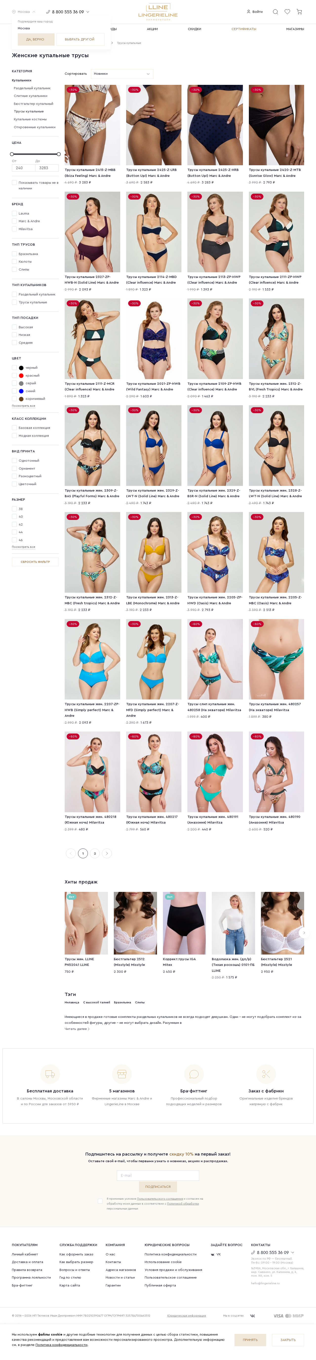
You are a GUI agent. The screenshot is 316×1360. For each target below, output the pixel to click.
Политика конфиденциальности (171, 1254)
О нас (110, 1254)
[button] (24, 12)
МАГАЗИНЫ (295, 29)
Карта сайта (69, 1285)
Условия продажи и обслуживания (173, 1270)
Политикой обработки (183, 1203)
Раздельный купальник (32, 88)
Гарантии (113, 1285)
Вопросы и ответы (74, 1270)
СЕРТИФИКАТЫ (244, 29)
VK (219, 1254)
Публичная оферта (160, 1285)
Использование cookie (163, 1262)
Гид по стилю (70, 1277)
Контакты (113, 1262)
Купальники (21, 80)
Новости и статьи (120, 1277)
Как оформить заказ (76, 1254)
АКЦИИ (152, 29)
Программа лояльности (31, 1277)
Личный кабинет (25, 1254)
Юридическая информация (186, 1315)
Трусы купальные (29, 111)
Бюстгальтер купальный (33, 104)
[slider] (35, 154)
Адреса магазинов (121, 1270)
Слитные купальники (30, 96)
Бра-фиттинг (22, 1285)
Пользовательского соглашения (160, 1198)
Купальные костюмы (30, 119)
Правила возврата (27, 1270)
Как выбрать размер (76, 1262)
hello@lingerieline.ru (265, 1283)
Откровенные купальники (35, 127)
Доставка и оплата (27, 1262)
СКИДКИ (194, 29)
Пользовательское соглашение (171, 1277)
